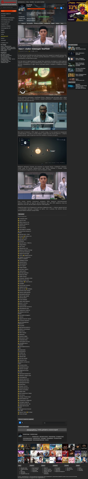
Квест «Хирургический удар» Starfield (80, 80)
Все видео (57, 468)
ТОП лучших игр (5, 22)
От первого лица (5, 60)
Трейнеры (34, 470)
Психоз (25, 238)
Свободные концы (23, 260)
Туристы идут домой (24, 296)
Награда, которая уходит (25, 396)
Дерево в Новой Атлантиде (25, 250)
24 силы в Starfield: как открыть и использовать (80, 70)
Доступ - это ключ (23, 303)
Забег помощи (22, 332)
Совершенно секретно (24, 310)
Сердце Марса (22, 244)
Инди (10, 59)
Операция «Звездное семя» (25, 278)
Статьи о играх (47, 469)
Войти (8, 11)
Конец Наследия (23, 414)
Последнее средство (24, 402)
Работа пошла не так (24, 222)
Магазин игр (4, 36)
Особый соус (22, 353)
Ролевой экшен (50, 13)
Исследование (50, 438)
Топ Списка (22, 395)
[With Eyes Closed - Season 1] (59, 460)
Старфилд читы (4, 42)
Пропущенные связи (24, 380)
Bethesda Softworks (31, 18)
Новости (23, 23)
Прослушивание (23, 264)
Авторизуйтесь (32, 430)
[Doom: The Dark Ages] (71, 453)
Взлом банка (22, 384)
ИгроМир (81, 470)
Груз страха (22, 246)
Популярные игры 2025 (7, 20)
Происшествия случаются (25, 306)
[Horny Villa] (40, 460)
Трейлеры (57, 469)
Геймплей (57, 470)
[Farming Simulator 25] (59, 447)
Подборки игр (5, 24)
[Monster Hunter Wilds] (21, 460)
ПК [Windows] (30, 16)
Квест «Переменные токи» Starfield (81, 75)
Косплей (3, 40)
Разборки (21, 281)
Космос (46, 440)
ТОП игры (23, 472)
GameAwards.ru (21, 2)
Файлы (3, 32)
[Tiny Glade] (65, 460)
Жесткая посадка (23, 358)
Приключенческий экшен (32, 14)
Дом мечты (22, 331)
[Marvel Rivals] (52, 460)
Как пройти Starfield (39, 2)
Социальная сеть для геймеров (8, 4)
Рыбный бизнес (23, 262)
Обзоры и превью (5, 26)
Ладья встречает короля (25, 318)
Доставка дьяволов (23, 272)
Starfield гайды (26, 434)
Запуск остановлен (23, 389)
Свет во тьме (22, 288)
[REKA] (84, 453)
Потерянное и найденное (25, 400)
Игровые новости (6, 13)
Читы (2, 34)
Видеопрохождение (60, 471)
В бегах (21, 255)
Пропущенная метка (24, 382)
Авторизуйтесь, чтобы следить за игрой (59, 5)
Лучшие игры (24, 468)
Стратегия (3, 47)
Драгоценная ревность (24, 327)
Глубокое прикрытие (24, 224)
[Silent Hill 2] (34, 453)
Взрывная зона (23, 360)
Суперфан (21, 283)
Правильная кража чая (24, 404)
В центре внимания (46, 473)
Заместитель (22, 225)
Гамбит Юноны (23, 276)
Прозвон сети (28, 236)
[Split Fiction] (52, 447)
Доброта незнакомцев (24, 329)
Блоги (2, 38)
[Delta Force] (71, 447)
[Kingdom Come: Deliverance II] (34, 447)
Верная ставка (22, 412)
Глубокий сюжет (4, 62)
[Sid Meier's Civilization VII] (59, 453)
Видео (2, 30)
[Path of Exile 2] (65, 447)
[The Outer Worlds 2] (46, 460)
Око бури (30, 412)
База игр (3, 15)
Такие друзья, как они (24, 341)
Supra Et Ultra (22, 220)
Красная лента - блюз (24, 234)
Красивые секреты (23, 269)
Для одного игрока (5, 54)
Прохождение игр (5, 28)
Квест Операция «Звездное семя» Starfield (80, 64)
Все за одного (22, 265)
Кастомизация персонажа (38, 440)
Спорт (2, 49)
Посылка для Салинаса (24, 285)
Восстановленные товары (25, 393)
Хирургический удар (24, 253)
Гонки (9, 49)
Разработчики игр (25, 473)
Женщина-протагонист (6, 55)
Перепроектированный (25, 373)
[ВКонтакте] (61, 8)
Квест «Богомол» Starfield (80, 53)
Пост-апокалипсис (5, 56)
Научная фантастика (6, 61)
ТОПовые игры (35, 436)
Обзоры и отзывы (38, 23)
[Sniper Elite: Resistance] (40, 453)
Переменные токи (23, 248)
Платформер (4, 50)
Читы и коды (35, 469)
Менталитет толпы (23, 338)
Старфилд (28, 6)
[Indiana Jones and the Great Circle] (46, 447)
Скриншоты (47, 23)
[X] (64, 8)
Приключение (7, 46)
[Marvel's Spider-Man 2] (65, 453)
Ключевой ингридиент (24, 315)
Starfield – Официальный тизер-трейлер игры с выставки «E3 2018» (81, 86)
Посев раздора (22, 305)
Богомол (21, 236)
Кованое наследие (23, 368)
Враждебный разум (24, 367)
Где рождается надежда (25, 229)
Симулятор (3, 48)
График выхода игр (24, 469)
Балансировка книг (23, 398)
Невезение (21, 334)
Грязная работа (23, 297)
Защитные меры (23, 274)
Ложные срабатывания (24, 292)
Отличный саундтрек (27, 440)
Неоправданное (23, 377)
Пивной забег (22, 356)
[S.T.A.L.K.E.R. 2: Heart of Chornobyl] (21, 447)
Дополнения (70, 469)
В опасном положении (24, 251)
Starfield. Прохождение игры (81, 48)
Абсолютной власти (24, 388)
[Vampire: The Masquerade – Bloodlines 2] (27, 453)
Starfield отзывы (33, 434)
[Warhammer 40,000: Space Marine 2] (46, 453)
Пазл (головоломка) (11, 48)
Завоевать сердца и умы (25, 375)
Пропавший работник (24, 294)
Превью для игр (47, 471)
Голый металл (29, 281)
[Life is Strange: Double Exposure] (78, 453)
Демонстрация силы (24, 280)
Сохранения (35, 471)
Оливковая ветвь (23, 339)
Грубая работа (22, 271)
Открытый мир (4, 59)
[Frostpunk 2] (84, 447)
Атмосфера (43, 438)
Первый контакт (28, 255)
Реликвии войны (23, 365)
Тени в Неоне (22, 227)
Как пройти (30, 23)
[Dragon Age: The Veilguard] (21, 453)
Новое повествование (24, 301)
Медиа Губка (22, 391)
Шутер (5, 49)
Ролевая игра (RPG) (10, 47)
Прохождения (35, 468)
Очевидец (29, 288)
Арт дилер (21, 325)
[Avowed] (78, 447)
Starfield (32, 2)
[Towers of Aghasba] (78, 460)
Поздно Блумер (23, 267)
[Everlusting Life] (84, 460)
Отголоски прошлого (24, 320)
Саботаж (21, 317)
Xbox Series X (41, 16)
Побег (20, 238)
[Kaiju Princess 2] (71, 460)
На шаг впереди (23, 299)
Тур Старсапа (22, 354)
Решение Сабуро (23, 336)
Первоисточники (23, 287)
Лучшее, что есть (23, 386)
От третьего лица (57, 438)
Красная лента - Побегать (25, 243)
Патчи (68, 470)
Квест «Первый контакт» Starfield (80, 59)
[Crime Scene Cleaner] (40, 447)
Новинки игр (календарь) (7, 17)
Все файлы (69, 468)
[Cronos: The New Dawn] (27, 460)
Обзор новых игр (48, 470)
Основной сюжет (23, 218)
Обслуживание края (24, 308)
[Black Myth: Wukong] (27, 447)
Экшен (2, 46)
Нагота (13, 59)
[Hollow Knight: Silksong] (52, 453)
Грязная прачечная (24, 379)
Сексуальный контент (6, 57)
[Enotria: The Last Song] (34, 460)
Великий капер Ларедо (24, 290)
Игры (27, 2)
